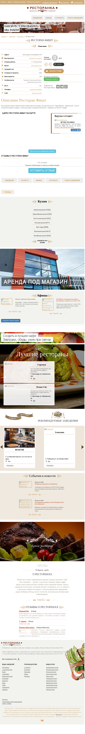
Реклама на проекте (33, 2)
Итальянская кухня (52, 670)
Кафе (4, 672)
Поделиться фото (51, 79)
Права (26, 674)
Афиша (10, 2)
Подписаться (78, 2)
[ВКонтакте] (58, 86)
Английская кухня (52, 685)
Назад (7, 192)
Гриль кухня (49, 676)
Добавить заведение (49, 3)
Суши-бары (5, 674)
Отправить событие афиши (10, 320)
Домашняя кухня (51, 678)
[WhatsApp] (66, 86)
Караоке (4, 689)
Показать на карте (35, 58)
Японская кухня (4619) (42, 231)
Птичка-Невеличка (26, 627)
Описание (42, 46)
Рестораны (5, 667)
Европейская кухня (52, 667)
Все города (65, 2)
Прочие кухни (50, 689)
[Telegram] (62, 86)
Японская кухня (51, 672)
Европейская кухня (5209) (42, 214)
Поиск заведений (75, 18)
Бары (3, 683)
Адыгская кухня (36, 65)
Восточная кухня (51, 674)
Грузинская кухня (51, 687)
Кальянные (5, 687)
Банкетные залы (7, 676)
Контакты (27, 670)
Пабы (4, 685)
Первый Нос (24, 611)
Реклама (27, 676)
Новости (3, 2)
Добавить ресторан (20, 2)
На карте (25, 180)
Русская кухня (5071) (42, 223)
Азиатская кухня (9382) (42, 210)
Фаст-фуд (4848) (42, 227)
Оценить (74, 130)
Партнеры (27, 672)
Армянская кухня (51, 683)
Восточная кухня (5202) (42, 218)
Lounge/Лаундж (7, 670)
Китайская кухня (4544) (42, 236)
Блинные (5, 681)
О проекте (59, 18)
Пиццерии (5, 678)
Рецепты (5, 699)
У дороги (22, 621)
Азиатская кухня (51, 681)
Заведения (37, 18)
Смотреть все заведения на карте (42, 151)
